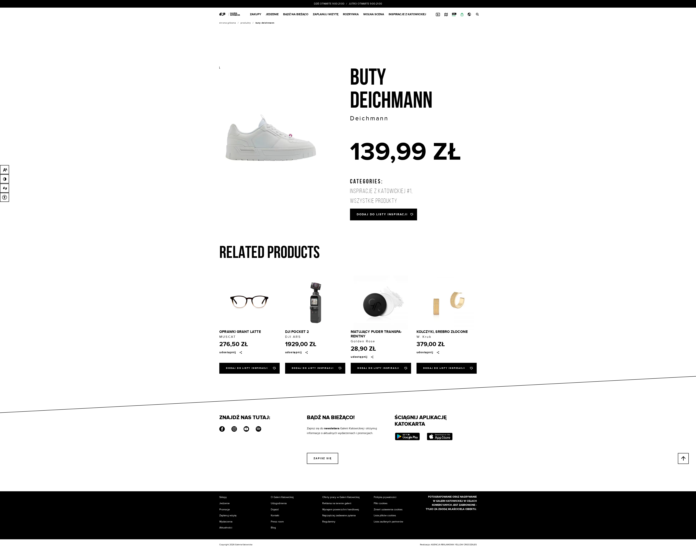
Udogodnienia (279, 503)
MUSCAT (227, 337)
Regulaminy (328, 521)
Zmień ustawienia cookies (388, 509)
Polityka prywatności (385, 497)
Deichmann (369, 118)
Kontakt (275, 515)
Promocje (224, 509)
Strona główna (227, 23)
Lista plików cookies (385, 515)
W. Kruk (424, 337)
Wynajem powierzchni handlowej (340, 509)
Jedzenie (224, 503)
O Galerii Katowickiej (282, 497)
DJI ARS (293, 337)
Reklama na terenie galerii (336, 503)
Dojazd (275, 509)
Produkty (246, 23)
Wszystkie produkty (373, 201)
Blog (273, 527)
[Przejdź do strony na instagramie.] (234, 429)
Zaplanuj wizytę (228, 515)
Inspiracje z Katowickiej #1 (381, 191)
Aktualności (225, 527)
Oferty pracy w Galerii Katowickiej (341, 497)
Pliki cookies (381, 503)
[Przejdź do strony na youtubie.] (246, 429)
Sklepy (223, 497)
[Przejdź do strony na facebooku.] (222, 429)
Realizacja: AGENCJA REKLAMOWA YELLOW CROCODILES (448, 544)
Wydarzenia (225, 521)
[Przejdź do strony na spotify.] (258, 429)
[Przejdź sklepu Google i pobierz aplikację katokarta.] (407, 437)
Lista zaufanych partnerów (388, 521)
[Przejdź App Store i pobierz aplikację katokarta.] (439, 437)
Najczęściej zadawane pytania (339, 515)
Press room (277, 521)
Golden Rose (363, 341)
